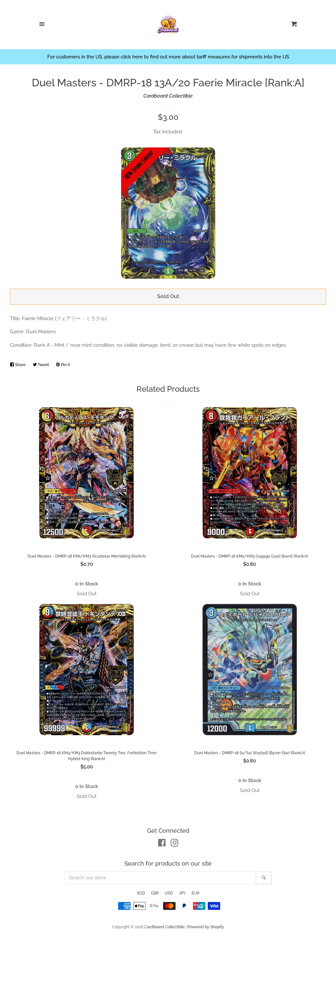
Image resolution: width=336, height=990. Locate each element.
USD (169, 893)
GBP (155, 893)
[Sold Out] (86, 594)
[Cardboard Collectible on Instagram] (174, 844)
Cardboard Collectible (168, 96)
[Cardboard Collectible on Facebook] (162, 844)
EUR (196, 893)
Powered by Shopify (205, 927)
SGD (141, 893)
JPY (182, 893)
